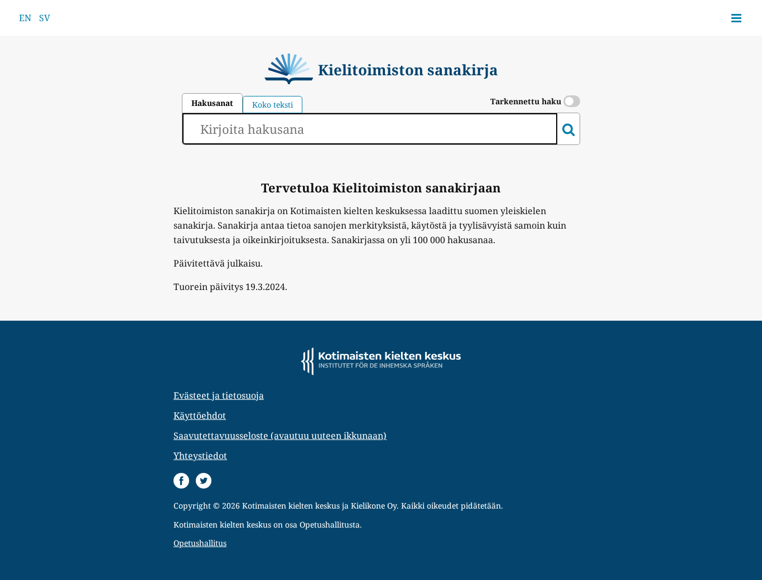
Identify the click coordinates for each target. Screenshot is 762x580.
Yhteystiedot (200, 456)
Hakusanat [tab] (212, 103)
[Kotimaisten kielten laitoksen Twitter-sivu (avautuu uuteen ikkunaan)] (203, 481)
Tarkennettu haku (526, 101)
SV (44, 18)
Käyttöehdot (199, 415)
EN (25, 18)
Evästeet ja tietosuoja (218, 395)
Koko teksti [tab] (272, 104)
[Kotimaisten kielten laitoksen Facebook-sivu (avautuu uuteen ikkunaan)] (181, 481)
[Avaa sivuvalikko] (736, 18)
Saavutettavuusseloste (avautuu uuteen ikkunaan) (280, 435)
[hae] (568, 128)
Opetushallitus (199, 543)
